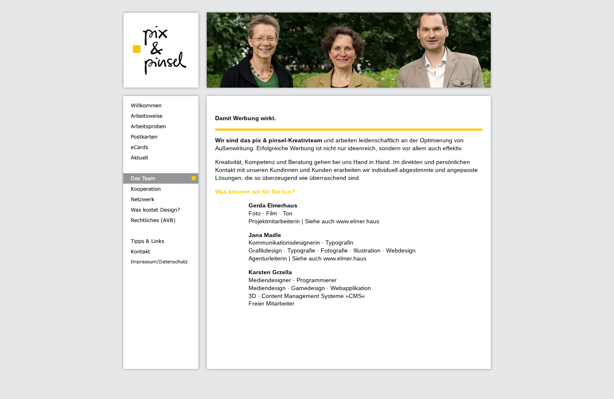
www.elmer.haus (357, 221)
